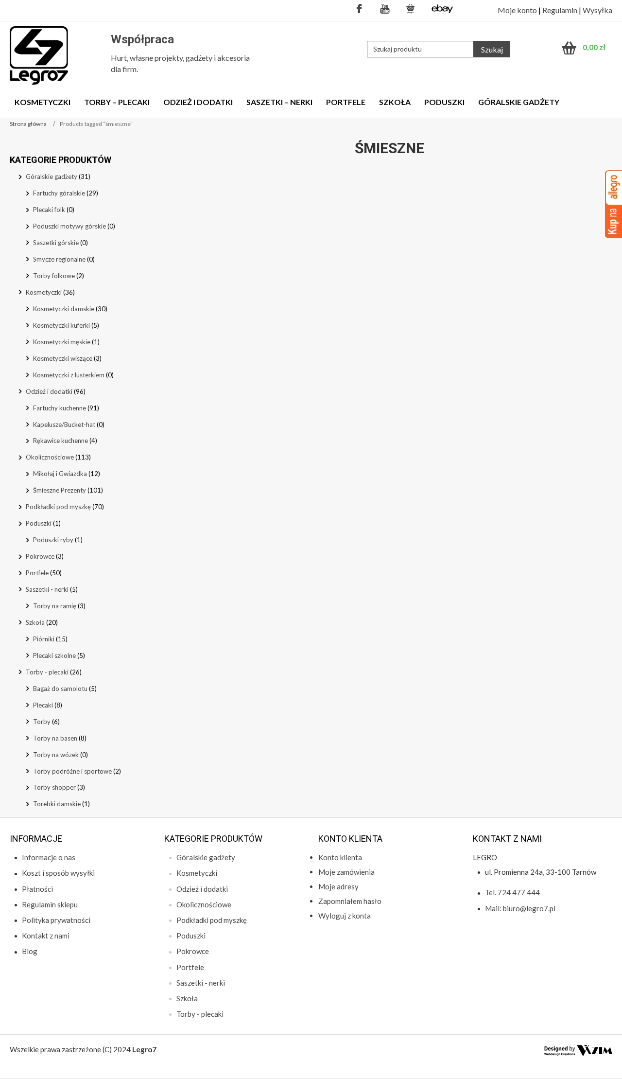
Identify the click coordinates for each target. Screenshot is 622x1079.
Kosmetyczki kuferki (61, 325)
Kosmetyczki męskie (61, 342)
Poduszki (39, 523)
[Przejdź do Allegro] (410, 8)
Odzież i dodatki (49, 391)
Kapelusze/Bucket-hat (64, 424)
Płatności (37, 888)
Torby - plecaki (47, 672)
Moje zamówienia (346, 871)
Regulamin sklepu (50, 904)
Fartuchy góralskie (59, 193)
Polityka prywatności (56, 920)
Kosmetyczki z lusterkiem (68, 375)
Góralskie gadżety (51, 176)
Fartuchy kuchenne (59, 408)
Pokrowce (40, 556)
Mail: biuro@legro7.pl (520, 908)
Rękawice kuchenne (60, 440)
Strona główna (28, 123)
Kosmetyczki (44, 292)
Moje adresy (338, 886)
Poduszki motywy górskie (69, 226)
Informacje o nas (48, 857)
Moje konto (517, 10)
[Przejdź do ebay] (442, 8)
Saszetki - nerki (47, 589)
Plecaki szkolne (54, 655)
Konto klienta (340, 857)
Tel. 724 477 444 (512, 892)
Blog (29, 951)
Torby (42, 721)
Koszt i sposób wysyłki (58, 872)
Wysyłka (597, 10)
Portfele (37, 573)
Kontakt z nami (45, 935)
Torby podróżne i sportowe (72, 771)
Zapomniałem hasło (349, 901)
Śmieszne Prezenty (59, 490)
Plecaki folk (49, 209)
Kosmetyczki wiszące (62, 358)
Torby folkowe (54, 276)
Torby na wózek (56, 755)
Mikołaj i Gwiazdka (60, 474)
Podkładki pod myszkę (58, 507)
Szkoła (35, 622)
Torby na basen (55, 738)
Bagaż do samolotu (60, 688)
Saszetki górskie (56, 243)
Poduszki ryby (53, 540)
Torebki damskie (57, 804)
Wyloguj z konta (344, 915)
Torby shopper (54, 787)
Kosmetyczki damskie (63, 309)
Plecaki (43, 705)
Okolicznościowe (50, 457)
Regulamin (559, 10)
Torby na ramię (54, 606)
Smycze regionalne (59, 259)
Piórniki (43, 639)
